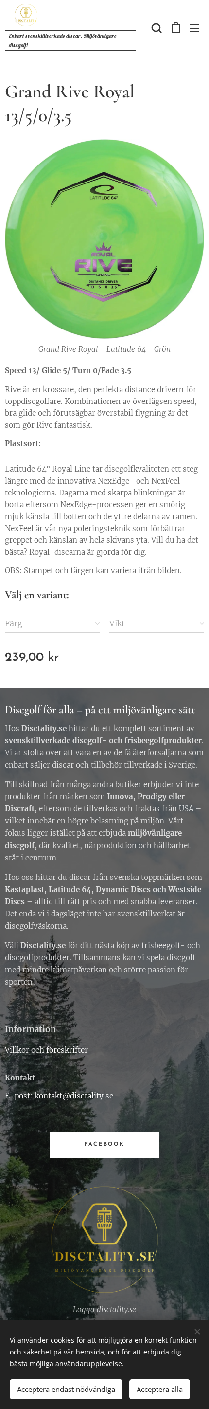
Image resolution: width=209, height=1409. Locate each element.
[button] (155, 28)
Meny (194, 27)
